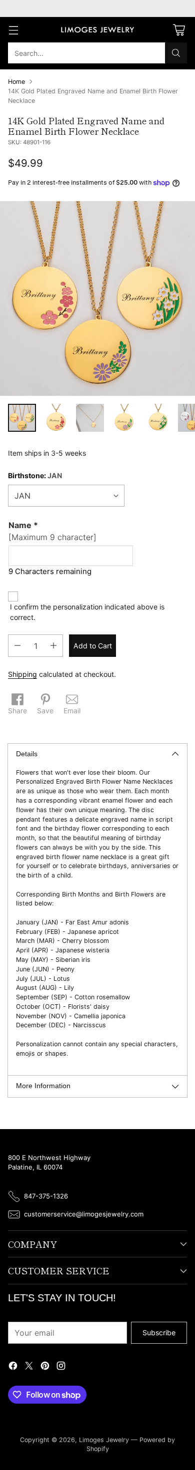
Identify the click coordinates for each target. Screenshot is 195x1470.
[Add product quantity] (53, 645)
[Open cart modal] (178, 29)
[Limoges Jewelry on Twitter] (29, 1367)
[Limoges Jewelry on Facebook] (13, 1367)
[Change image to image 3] (90, 418)
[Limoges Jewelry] (97, 30)
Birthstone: (35, 475)
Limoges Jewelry (104, 1440)
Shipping (22, 674)
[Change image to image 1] (22, 418)
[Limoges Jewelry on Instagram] (61, 1367)
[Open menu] (13, 29)
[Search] (176, 52)
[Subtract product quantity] (17, 645)
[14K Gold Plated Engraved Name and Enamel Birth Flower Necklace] (97, 298)
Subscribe (159, 1332)
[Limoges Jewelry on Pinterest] (45, 1367)
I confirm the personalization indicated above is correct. (87, 611)
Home (16, 81)
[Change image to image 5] (158, 418)
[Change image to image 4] (124, 418)
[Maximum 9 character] (52, 531)
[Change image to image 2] (56, 418)
